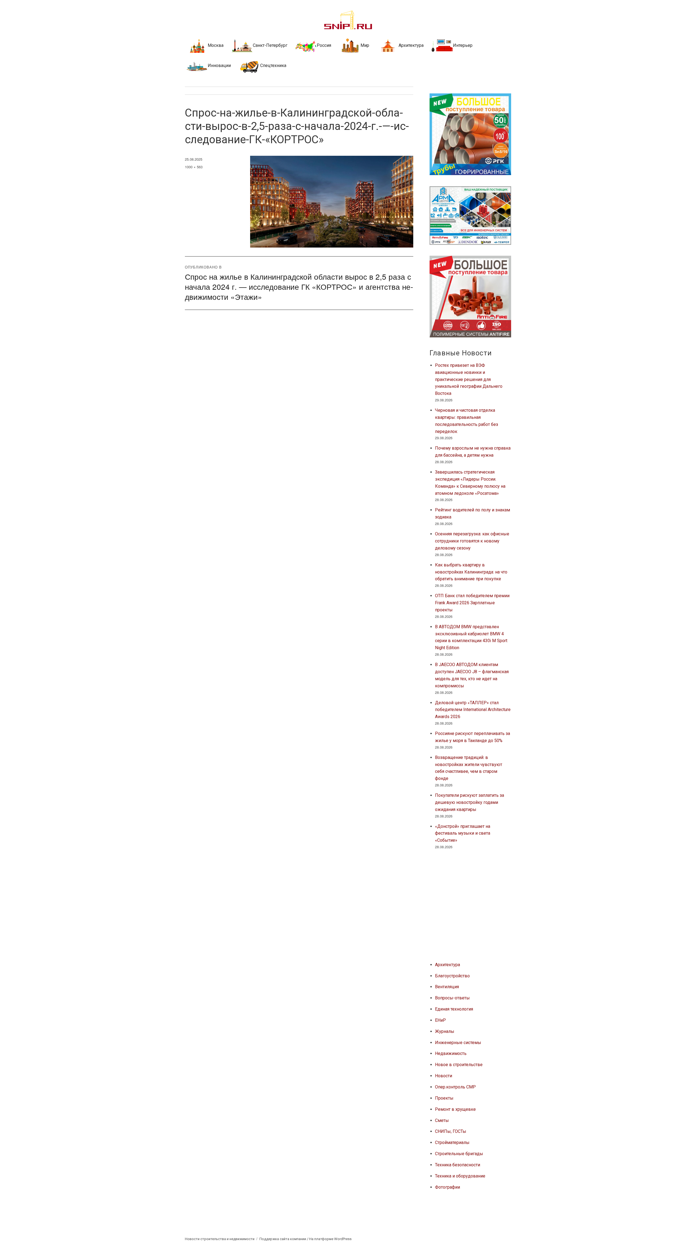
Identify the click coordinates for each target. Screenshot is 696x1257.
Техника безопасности (457, 1164)
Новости (443, 1075)
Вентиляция (447, 986)
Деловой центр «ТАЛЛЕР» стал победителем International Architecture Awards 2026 (473, 709)
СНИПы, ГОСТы (450, 1131)
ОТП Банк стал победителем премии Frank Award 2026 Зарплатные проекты (472, 602)
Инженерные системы (458, 1042)
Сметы (442, 1120)
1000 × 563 (194, 166)
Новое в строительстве (459, 1064)
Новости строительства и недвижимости (219, 1239)
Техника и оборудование (460, 1176)
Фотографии (447, 1187)
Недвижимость (451, 1053)
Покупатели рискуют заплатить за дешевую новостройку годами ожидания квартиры (469, 802)
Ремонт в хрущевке (455, 1109)
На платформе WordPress (330, 1239)
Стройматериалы (452, 1142)
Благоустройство (452, 975)
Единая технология (454, 1009)
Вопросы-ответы (452, 997)
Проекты (444, 1098)
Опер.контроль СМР (455, 1087)
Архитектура (447, 964)
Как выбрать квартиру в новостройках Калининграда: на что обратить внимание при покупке (471, 572)
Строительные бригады (459, 1153)
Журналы (444, 1031)
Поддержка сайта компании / (284, 1239)
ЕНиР (440, 1020)
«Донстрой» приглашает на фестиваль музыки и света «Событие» (462, 833)
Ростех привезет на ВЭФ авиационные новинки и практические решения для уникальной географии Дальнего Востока (468, 379)
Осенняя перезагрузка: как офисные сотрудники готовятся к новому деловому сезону (472, 541)
